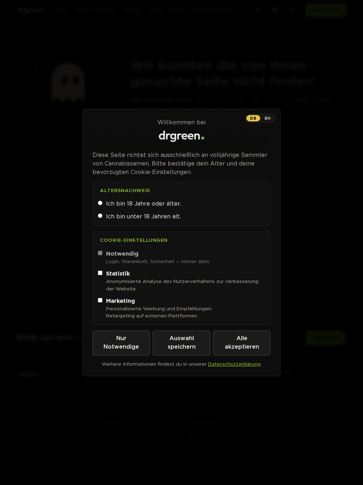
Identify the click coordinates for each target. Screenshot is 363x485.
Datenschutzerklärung (234, 363)
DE (253, 118)
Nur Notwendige (121, 343)
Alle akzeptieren (242, 343)
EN (267, 118)
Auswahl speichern (182, 343)
